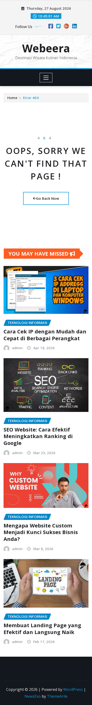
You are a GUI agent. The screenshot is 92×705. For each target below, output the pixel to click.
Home (12, 97)
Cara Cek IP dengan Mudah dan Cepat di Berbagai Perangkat (45, 335)
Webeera (46, 48)
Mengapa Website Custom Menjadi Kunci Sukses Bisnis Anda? (41, 532)
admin (17, 347)
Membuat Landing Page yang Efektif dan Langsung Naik (42, 628)
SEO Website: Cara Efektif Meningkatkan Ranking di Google (38, 436)
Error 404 (31, 97)
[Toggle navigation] (46, 77)
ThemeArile (57, 696)
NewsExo (33, 696)
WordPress (73, 689)
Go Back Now (47, 198)
